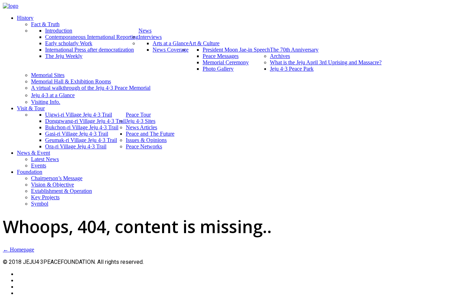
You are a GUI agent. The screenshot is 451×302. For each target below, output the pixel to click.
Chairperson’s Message (56, 178)
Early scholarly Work (68, 43)
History (25, 18)
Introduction (58, 31)
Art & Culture (204, 43)
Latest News (45, 159)
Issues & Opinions (146, 140)
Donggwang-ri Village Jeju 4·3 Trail (85, 121)
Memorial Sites (47, 75)
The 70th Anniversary (294, 50)
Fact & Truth (45, 24)
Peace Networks (144, 146)
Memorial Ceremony (226, 62)
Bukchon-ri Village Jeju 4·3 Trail (81, 127)
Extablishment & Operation (61, 191)
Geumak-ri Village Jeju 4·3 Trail (81, 140)
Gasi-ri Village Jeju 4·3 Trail (76, 134)
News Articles (141, 127)
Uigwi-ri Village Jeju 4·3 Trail (78, 115)
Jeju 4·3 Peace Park (292, 69)
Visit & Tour (31, 108)
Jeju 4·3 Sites (140, 121)
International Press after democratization (89, 50)
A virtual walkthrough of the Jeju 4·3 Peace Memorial (90, 88)
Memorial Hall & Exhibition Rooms (71, 81)
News (145, 31)
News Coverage (171, 50)
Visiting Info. (45, 102)
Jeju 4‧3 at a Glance (53, 95)
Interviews (150, 37)
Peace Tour (138, 115)
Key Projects (45, 197)
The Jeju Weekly (63, 56)
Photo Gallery (218, 69)
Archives (280, 56)
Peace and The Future (150, 134)
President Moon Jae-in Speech (236, 50)
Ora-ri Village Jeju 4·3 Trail (75, 146)
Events (38, 165)
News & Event (33, 153)
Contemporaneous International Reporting (91, 37)
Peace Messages (221, 56)
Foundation (29, 172)
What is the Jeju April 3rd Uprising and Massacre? (326, 62)
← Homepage (18, 250)
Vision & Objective (52, 185)
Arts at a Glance (171, 43)
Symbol (39, 204)
